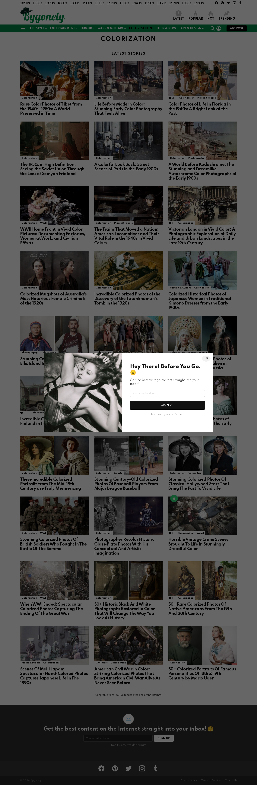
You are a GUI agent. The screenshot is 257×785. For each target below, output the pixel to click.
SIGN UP (167, 405)
